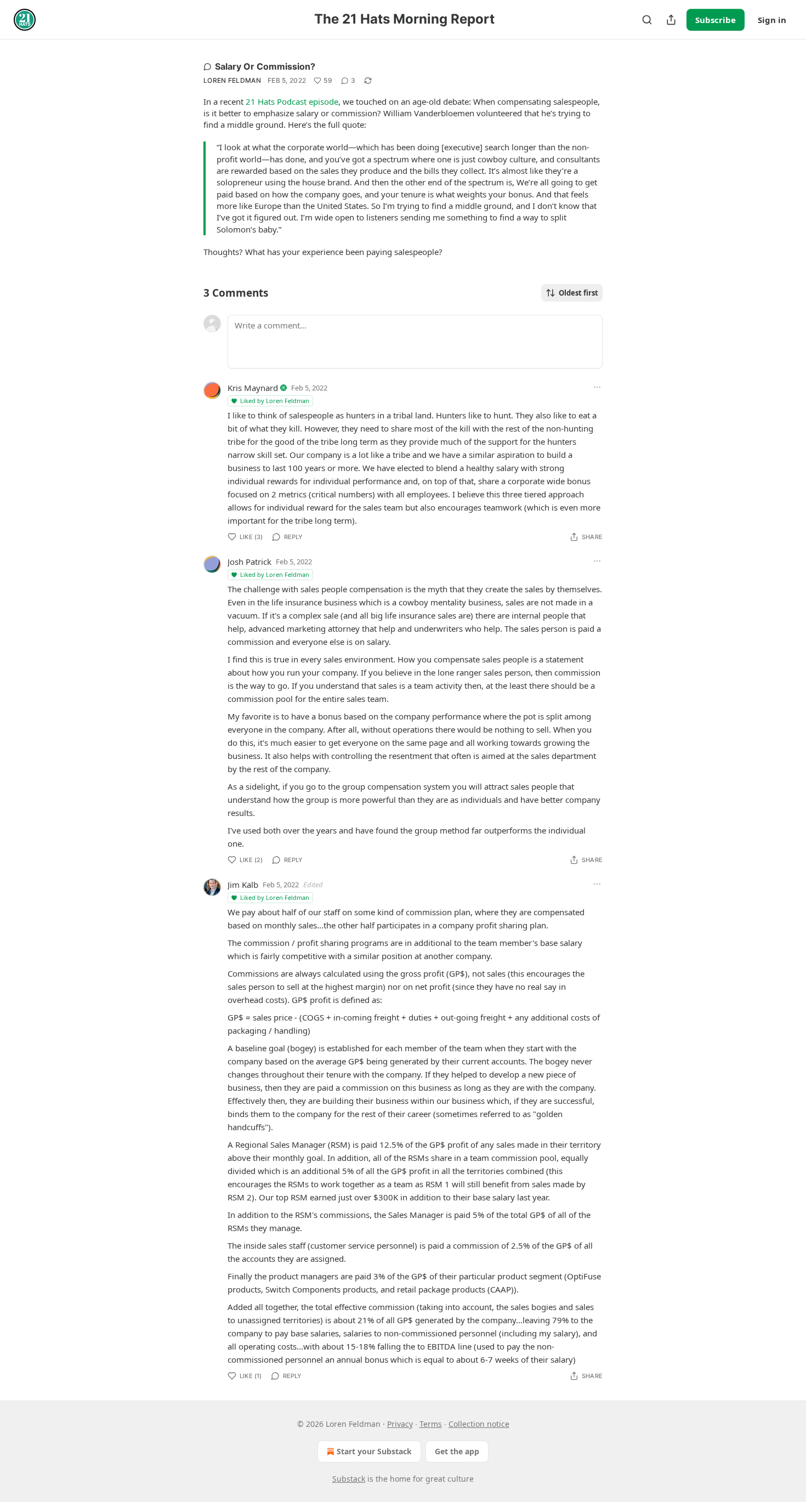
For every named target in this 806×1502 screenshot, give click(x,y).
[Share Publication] (671, 20)
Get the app (457, 1451)
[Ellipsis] (597, 387)
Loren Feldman (232, 80)
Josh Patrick (249, 561)
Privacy (400, 1424)
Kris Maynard (253, 387)
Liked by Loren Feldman (274, 400)
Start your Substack (374, 1451)
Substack (348, 1478)
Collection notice (479, 1424)
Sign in (772, 19)
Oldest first (578, 293)
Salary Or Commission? (265, 66)
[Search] (647, 20)
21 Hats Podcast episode (292, 101)
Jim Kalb (243, 884)
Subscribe (715, 19)
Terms (430, 1424)
